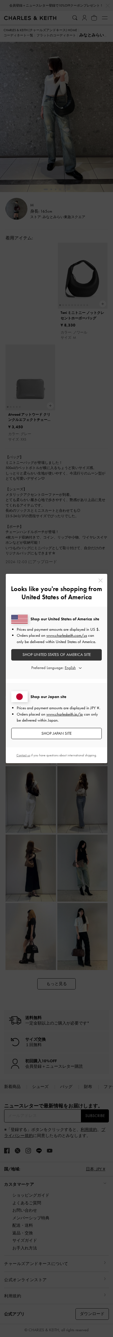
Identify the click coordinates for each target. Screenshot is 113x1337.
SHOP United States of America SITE (56, 654)
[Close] (100, 580)
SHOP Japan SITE (56, 733)
